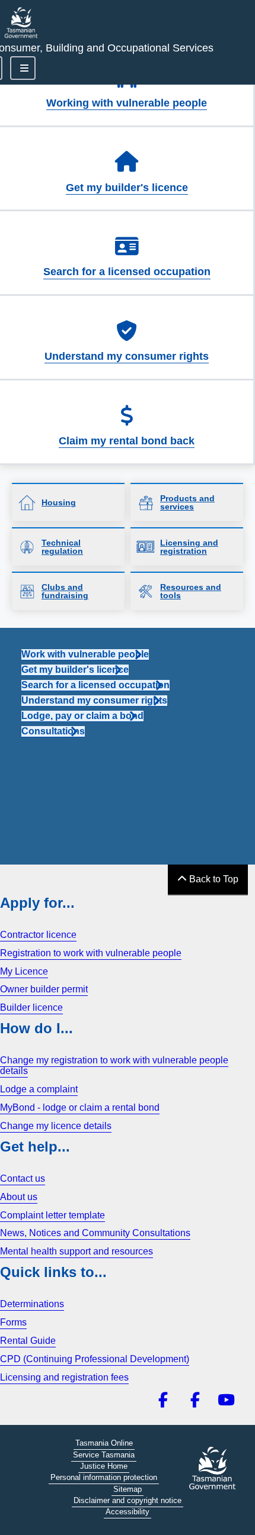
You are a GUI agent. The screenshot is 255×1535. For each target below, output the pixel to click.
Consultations (53, 731)
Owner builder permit (44, 989)
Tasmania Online (104, 1443)
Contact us (22, 1178)
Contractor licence (38, 935)
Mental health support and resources (76, 1251)
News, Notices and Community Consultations (95, 1233)
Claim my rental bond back (127, 441)
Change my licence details (55, 1126)
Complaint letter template (52, 1215)
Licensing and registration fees (64, 1377)
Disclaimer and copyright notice (127, 1500)
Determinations (32, 1304)
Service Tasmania (104, 1454)
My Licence (24, 971)
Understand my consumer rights (126, 356)
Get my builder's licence (127, 188)
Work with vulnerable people (85, 654)
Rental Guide (28, 1341)
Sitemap (127, 1489)
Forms (13, 1322)
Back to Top (212, 879)
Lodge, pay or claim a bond (82, 716)
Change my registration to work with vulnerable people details (114, 1065)
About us (18, 1197)
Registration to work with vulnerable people (90, 953)
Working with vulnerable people (126, 103)
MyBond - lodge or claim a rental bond (80, 1107)
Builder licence (31, 1007)
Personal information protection (103, 1477)
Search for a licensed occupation (127, 272)
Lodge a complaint (39, 1089)
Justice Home (104, 1466)
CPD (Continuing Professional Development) (94, 1359)
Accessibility (127, 1511)
